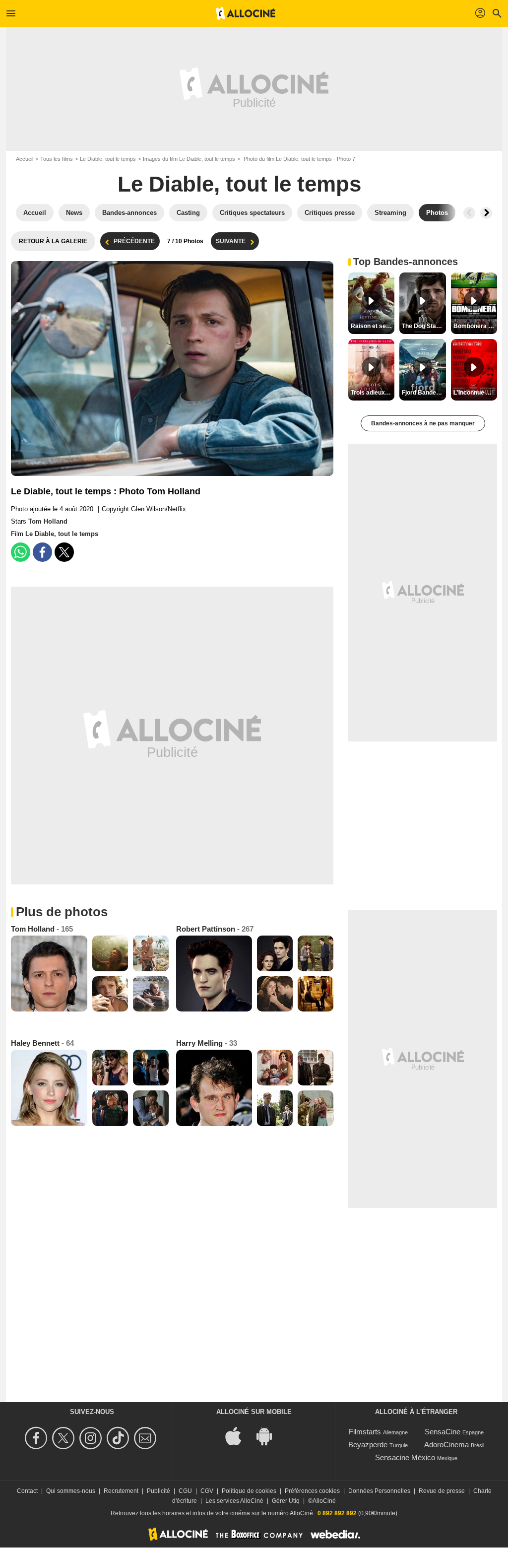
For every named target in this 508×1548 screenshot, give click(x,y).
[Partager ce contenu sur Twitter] (64, 552)
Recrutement (121, 1490)
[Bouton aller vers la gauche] (469, 213)
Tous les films (56, 159)
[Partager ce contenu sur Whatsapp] (20, 552)
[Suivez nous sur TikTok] (119, 1438)
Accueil (24, 159)
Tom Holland (47, 521)
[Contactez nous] (146, 1438)
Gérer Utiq (286, 1500)
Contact (27, 1490)
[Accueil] (245, 13)
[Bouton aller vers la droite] (486, 213)
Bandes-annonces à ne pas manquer (423, 423)
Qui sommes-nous (70, 1490)
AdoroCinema (446, 1444)
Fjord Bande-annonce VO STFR (423, 392)
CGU (185, 1490)
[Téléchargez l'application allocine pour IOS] (238, 1435)
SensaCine (442, 1431)
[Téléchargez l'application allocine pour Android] (269, 1435)
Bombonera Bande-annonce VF (475, 326)
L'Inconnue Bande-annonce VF (475, 392)
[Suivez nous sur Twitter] (64, 1438)
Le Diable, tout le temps (108, 159)
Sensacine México (405, 1457)
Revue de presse (442, 1490)
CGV (206, 1490)
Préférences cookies (312, 1490)
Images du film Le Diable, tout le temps (189, 159)
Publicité (158, 1490)
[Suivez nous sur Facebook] (37, 1438)
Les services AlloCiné (234, 1500)
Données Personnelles (379, 1490)
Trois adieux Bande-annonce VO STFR (372, 392)
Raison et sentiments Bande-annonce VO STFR (372, 326)
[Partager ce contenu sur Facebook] (42, 552)
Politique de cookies (249, 1490)
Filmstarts (365, 1431)
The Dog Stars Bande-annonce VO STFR (423, 326)
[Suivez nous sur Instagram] (92, 1438)
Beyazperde (367, 1444)
